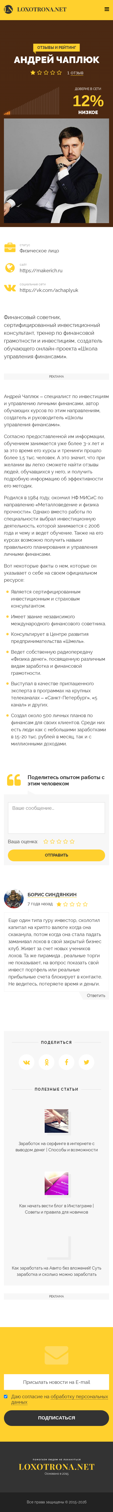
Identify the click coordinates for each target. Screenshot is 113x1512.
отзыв (77, 72)
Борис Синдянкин (52, 894)
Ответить (96, 995)
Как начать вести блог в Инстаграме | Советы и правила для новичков (56, 1209)
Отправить (56, 855)
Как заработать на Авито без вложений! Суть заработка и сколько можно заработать (56, 1271)
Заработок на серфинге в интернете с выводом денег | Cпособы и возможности (57, 1146)
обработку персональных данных (59, 1399)
